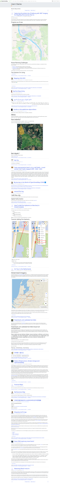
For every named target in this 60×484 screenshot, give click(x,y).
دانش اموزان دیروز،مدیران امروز (23, 99)
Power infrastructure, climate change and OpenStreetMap (26, 361)
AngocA (14, 413)
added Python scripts (16, 449)
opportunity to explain (14, 375)
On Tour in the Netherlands (22, 269)
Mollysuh (15, 354)
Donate (33, 1)
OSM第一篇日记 (19, 353)
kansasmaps (15, 386)
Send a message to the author (22, 75)
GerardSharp (15, 470)
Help (31, 1)
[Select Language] (52, 1)
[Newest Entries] (12, 10)
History (13, 1)
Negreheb (15, 16)
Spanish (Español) (23, 413)
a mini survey (22, 447)
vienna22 (15, 321)
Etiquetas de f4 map (20, 412)
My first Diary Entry (19, 91)
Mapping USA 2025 (19, 78)
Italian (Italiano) (24, 170)
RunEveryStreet (15, 68)
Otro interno (16, 434)
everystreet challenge (15, 67)
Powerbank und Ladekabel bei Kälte (25, 320)
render (36, 420)
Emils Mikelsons (15, 111)
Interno (14, 434)
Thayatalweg (23, 323)
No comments (29, 106)
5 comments (29, 266)
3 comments (29, 75)
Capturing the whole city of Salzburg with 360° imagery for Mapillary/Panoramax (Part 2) (31, 14)
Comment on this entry (14, 75)
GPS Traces (18, 1)
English (22, 16)
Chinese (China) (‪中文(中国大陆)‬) (25, 354)
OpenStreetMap (5, 1)
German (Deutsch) (23, 321)
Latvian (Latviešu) (25, 111)
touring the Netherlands (21, 274)
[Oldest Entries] (48, 10)
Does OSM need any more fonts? (24, 441)
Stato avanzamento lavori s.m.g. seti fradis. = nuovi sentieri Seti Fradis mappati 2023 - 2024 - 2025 (29, 168)
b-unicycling (15, 270)
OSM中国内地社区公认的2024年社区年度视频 (27, 400)
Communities (25, 1)
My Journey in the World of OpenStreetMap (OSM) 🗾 (30, 182)
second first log (19, 191)
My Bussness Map (19, 392)
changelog (39, 420)
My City (16, 160)
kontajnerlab (35, 200)
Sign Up (58, 1)
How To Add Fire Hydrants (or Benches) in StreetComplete (26, 206)
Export (15, 1)
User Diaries (21, 1)
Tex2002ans (15, 208)
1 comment (28, 88)
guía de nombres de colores (15, 426)
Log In (55, 1)
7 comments (29, 317)
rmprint (14, 393)
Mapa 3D (14, 432)
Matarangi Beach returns (21, 468)
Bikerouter (14, 66)
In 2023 (41, 444)
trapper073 (15, 193)
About (35, 1)
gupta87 (15, 161)
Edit (9, 1)
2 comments (29, 409)
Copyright (29, 1)
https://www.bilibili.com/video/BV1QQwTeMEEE (20, 406)
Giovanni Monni (15, 170)
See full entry (13, 86)
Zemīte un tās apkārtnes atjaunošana (24, 109)
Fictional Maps (18, 384)
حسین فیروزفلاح (15, 101)
